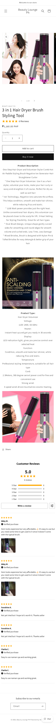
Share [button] (8, 449)
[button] (6, 11)
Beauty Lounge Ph (23, 720)
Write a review (24, 506)
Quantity (5, 132)
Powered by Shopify (37, 720)
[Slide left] (22, 101)
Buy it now (28, 156)
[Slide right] (34, 101)
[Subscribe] (42, 706)
